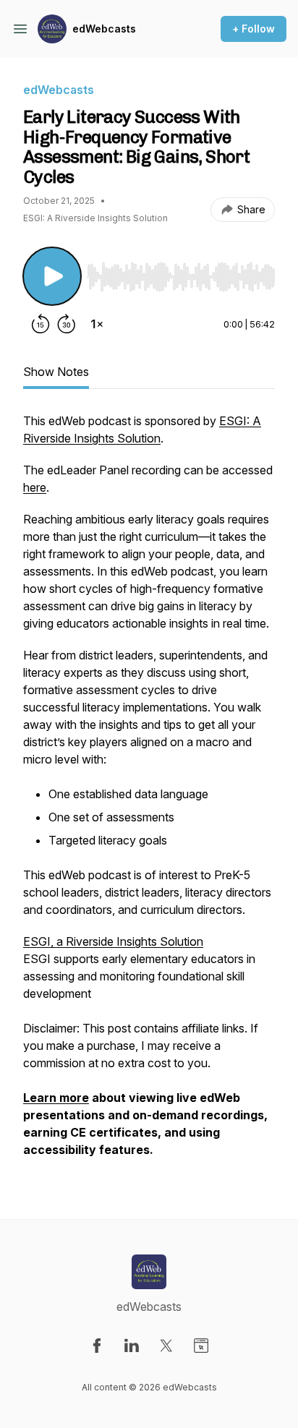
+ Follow (253, 28)
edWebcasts (104, 28)
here (34, 487)
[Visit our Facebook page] (97, 1345)
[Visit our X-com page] (166, 1345)
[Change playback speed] (96, 324)
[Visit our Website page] (201, 1345)
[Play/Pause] (52, 276)
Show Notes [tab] (56, 371)
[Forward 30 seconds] (66, 324)
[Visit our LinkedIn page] (131, 1345)
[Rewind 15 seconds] (40, 324)
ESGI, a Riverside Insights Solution (113, 941)
